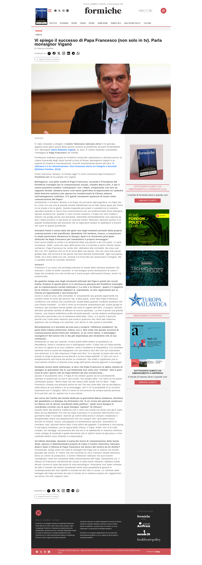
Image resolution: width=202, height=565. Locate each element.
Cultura (147, 23)
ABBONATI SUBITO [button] (147, 201)
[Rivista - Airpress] (149, 524)
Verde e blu (116, 23)
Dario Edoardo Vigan (62, 150)
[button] (50, 16)
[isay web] (157, 551)
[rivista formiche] (147, 345)
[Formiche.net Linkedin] (67, 10)
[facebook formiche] (37, 552)
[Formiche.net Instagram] (63, 10)
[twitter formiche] (41, 552)
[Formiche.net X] (59, 10)
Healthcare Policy (132, 23)
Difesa (91, 23)
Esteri (74, 23)
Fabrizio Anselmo (45, 48)
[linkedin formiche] (49, 552)
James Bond (103, 23)
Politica (53, 23)
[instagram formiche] (45, 552)
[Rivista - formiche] (149, 517)
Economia (64, 23)
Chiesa (83, 23)
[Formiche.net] (163, 11)
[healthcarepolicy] (149, 539)
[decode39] (149, 532)
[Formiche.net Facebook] (55, 10)
